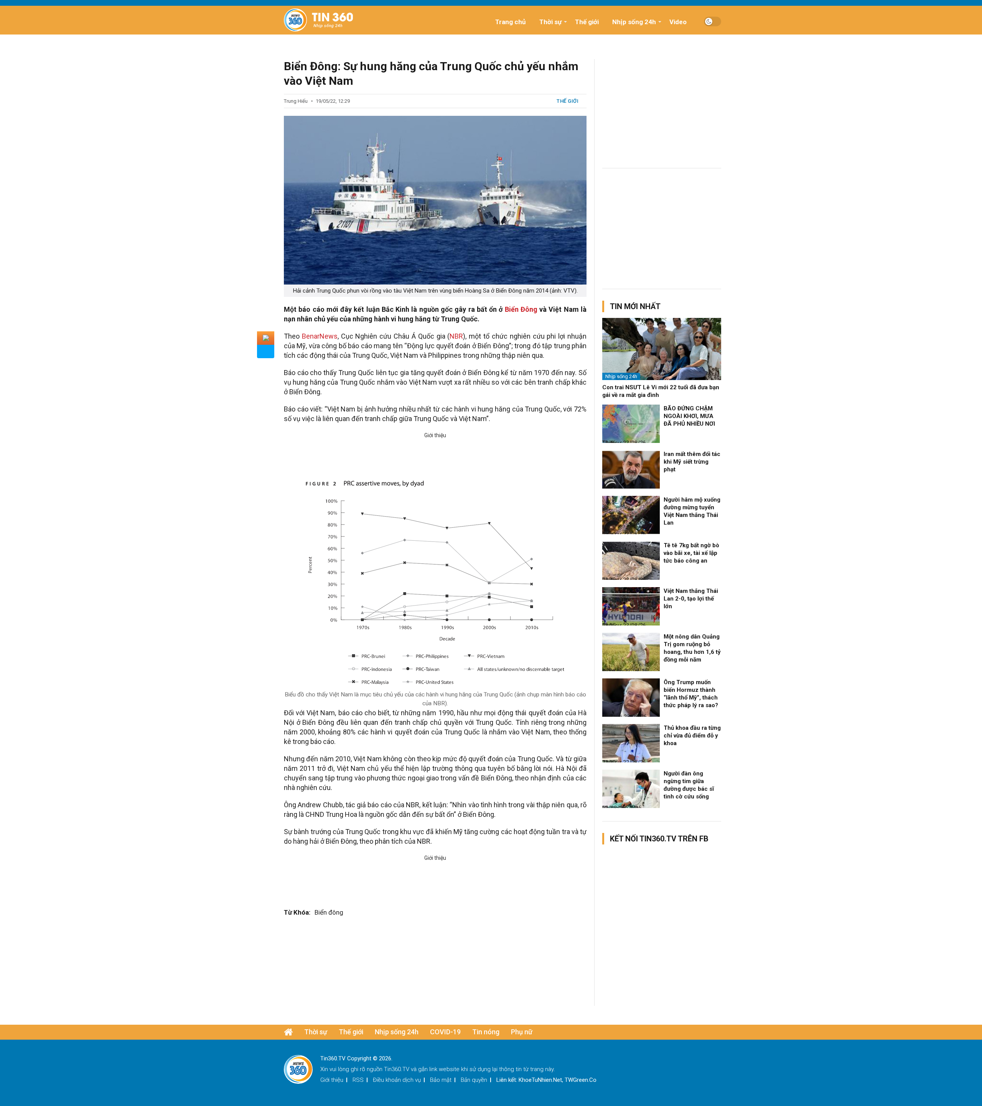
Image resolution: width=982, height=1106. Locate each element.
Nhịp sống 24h (634, 22)
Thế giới (587, 22)
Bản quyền (474, 1079)
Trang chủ (510, 22)
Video (678, 22)
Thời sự (550, 22)
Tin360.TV (396, 1069)
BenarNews (320, 336)
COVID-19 (445, 1032)
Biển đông (329, 912)
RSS (358, 1079)
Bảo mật (440, 1079)
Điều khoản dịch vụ (397, 1079)
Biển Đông (521, 309)
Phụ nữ (521, 1032)
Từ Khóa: (297, 912)
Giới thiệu (331, 1079)
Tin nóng (485, 1032)
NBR (456, 336)
